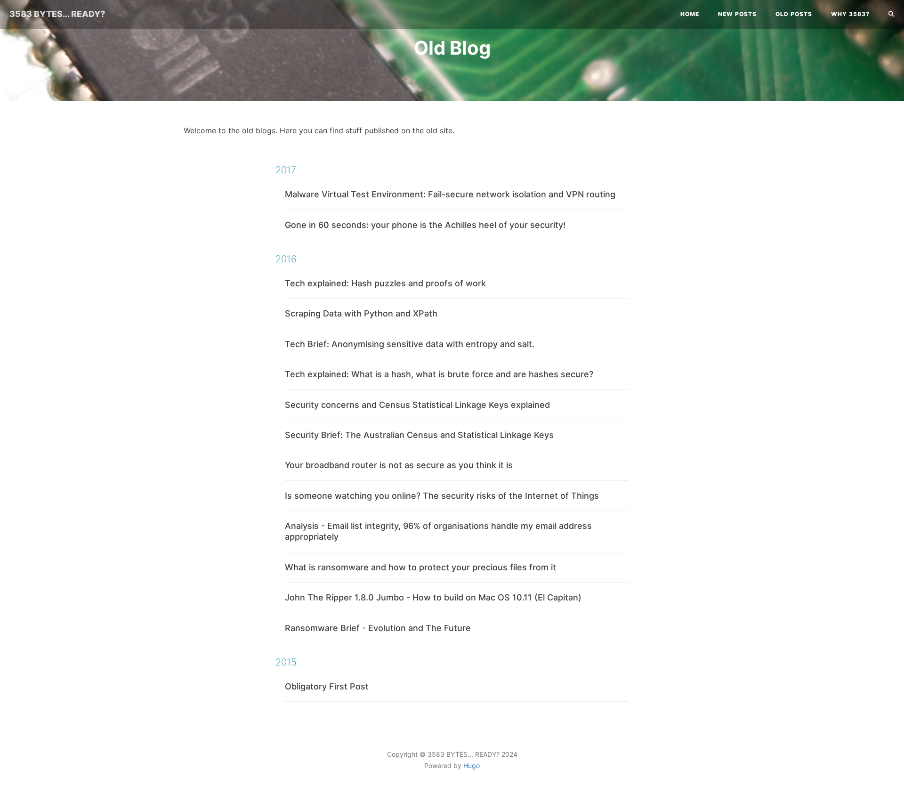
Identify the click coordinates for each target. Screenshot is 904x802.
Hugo (471, 765)
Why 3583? (850, 13)
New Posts (737, 13)
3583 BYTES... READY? (57, 14)
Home (689, 13)
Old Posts (793, 13)
